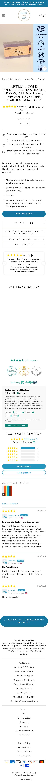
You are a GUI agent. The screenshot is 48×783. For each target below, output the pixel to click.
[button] (10, 106)
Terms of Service (24, 751)
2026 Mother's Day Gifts (24, 697)
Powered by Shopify (23, 779)
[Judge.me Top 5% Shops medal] (36, 371)
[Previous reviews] (4, 263)
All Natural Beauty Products (33, 79)
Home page (24, 735)
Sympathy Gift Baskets (24, 684)
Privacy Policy (24, 756)
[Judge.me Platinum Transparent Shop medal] (12, 371)
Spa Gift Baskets (24, 688)
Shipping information (24, 239)
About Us (24, 722)
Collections (14, 79)
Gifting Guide (24, 718)
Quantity (24, 119)
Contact (24, 726)
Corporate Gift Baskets (24, 680)
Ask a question (24, 245)
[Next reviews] (43, 263)
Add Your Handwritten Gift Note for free (24, 232)
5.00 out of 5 (30, 439)
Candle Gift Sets (24, 693)
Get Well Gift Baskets (24, 676)
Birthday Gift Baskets (24, 671)
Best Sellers (24, 663)
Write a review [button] (24, 466)
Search (24, 709)
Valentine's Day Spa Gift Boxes (24, 701)
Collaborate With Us (24, 730)
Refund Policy (24, 743)
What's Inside (24, 223)
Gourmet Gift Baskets (24, 667)
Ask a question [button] (24, 472)
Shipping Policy (24, 747)
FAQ (24, 713)
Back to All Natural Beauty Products (26, 621)
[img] (8, 511)
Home (5, 79)
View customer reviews (16, 425)
